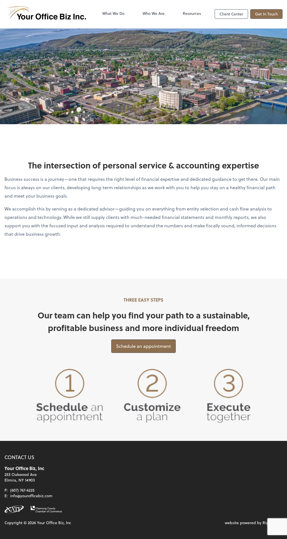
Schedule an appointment (143, 346)
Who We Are (154, 13)
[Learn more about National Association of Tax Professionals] (14, 509)
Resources (192, 13)
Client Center (231, 14)
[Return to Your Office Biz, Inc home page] (46, 14)
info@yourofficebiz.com (31, 496)
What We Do (113, 13)
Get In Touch (266, 14)
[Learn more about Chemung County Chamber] (46, 509)
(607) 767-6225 (22, 490)
